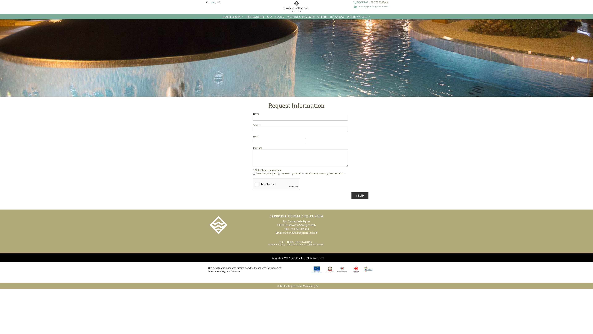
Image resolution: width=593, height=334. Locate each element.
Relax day (337, 17)
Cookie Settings (313, 244)
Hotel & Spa (231, 17)
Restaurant (255, 17)
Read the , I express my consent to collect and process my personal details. (300, 173)
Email (256, 136)
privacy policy (272, 173)
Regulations (304, 241)
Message (257, 147)
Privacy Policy (276, 244)
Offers (322, 17)
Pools (279, 17)
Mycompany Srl (310, 286)
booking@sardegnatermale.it (373, 6)
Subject (257, 125)
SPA (269, 17)
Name (256, 113)
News (290, 241)
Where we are (357, 17)
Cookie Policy (295, 244)
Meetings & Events (301, 17)
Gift (282, 241)
